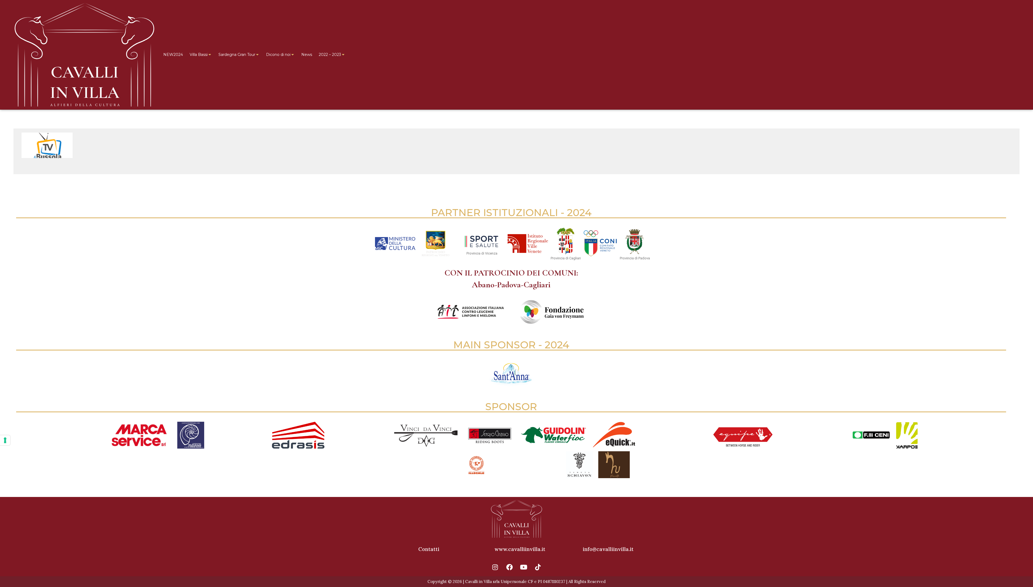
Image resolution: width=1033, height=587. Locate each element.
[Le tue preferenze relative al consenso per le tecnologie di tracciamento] (5, 440)
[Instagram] (495, 567)
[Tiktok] (538, 567)
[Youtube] (523, 567)
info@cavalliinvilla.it (608, 549)
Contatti (428, 549)
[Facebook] (509, 567)
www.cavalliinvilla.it (519, 549)
